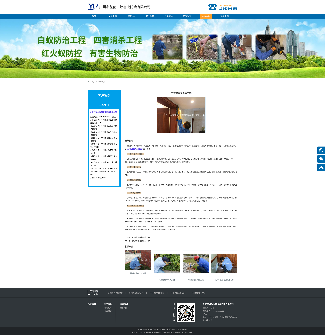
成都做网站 (167, 332)
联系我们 (225, 16)
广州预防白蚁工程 (157, 293)
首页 (94, 16)
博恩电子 (147, 332)
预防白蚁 (167, 159)
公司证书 (131, 16)
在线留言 (108, 311)
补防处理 (183, 201)
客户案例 (206, 16)
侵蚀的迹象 (180, 185)
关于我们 (113, 16)
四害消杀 (169, 16)
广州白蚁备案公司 (136, 293)
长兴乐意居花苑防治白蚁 (224, 280)
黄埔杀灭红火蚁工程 (138, 273)
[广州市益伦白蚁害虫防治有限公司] (119, 13)
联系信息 (108, 308)
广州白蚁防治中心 (199, 293)
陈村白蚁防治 (157, 332)
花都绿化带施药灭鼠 (167, 280)
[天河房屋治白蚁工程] (181, 132)
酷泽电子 (188, 332)
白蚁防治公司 (137, 332)
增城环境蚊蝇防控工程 (141, 241)
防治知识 (187, 16)
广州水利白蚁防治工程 (141, 237)
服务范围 (150, 16)
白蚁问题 (211, 226)
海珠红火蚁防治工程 (196, 280)
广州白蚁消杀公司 (178, 293)
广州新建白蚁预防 (115, 293)
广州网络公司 (178, 332)
